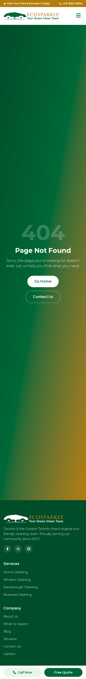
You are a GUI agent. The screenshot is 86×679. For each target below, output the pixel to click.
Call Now (25, 672)
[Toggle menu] (78, 16)
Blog (7, 631)
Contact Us (43, 297)
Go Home (43, 281)
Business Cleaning (18, 595)
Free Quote (63, 672)
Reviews (10, 639)
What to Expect (16, 624)
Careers (9, 654)
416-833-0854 (72, 3)
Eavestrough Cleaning (21, 587)
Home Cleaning (16, 572)
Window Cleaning (17, 580)
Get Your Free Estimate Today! (28, 3)
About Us (11, 616)
